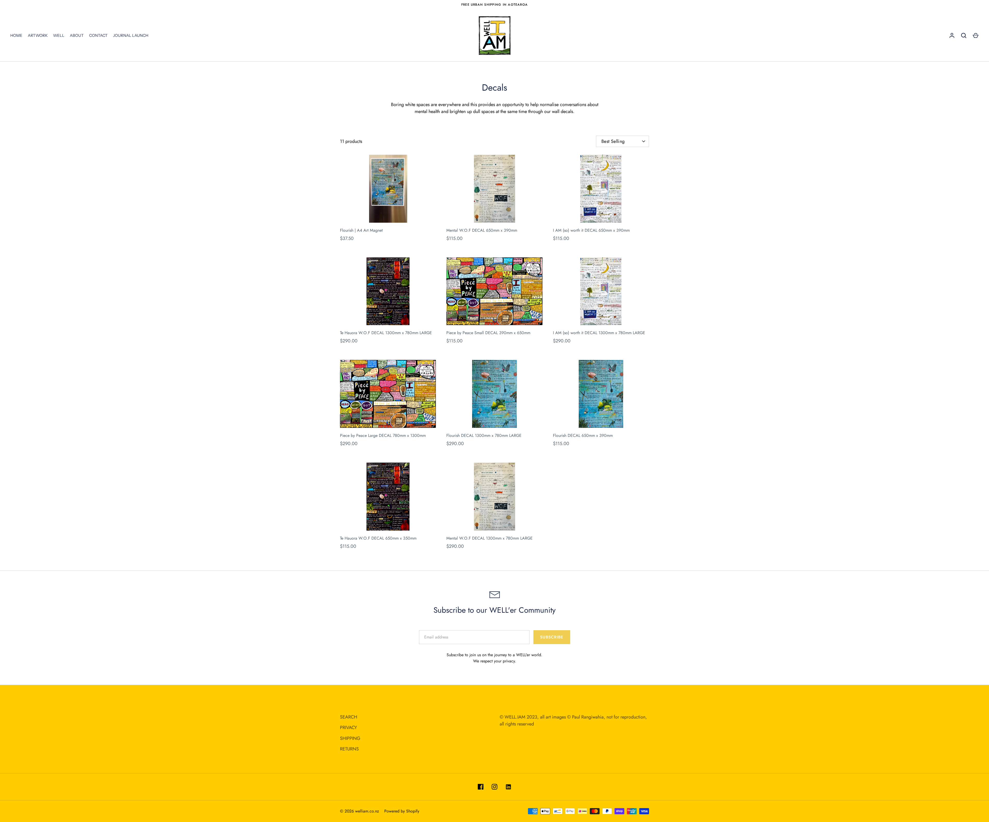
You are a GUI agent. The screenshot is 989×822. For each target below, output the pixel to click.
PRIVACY (348, 727)
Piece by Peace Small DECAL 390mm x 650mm (488, 333)
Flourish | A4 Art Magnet (361, 230)
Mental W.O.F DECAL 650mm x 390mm (481, 230)
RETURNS (349, 749)
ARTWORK (38, 35)
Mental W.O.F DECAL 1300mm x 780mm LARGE (489, 538)
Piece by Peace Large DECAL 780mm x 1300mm (383, 435)
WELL (58, 35)
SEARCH (348, 717)
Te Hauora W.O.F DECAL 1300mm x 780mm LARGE (386, 333)
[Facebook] (480, 786)
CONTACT (98, 35)
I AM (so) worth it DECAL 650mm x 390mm (591, 230)
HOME (16, 35)
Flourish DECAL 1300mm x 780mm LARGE (484, 435)
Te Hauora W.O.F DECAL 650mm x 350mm (378, 538)
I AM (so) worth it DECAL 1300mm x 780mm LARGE (599, 333)
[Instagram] (494, 786)
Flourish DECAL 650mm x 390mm (583, 435)
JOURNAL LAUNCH (130, 35)
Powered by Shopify (401, 811)
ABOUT (77, 35)
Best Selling (613, 141)
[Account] (952, 35)
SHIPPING (350, 738)
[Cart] (975, 35)
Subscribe (551, 637)
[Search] (963, 35)
